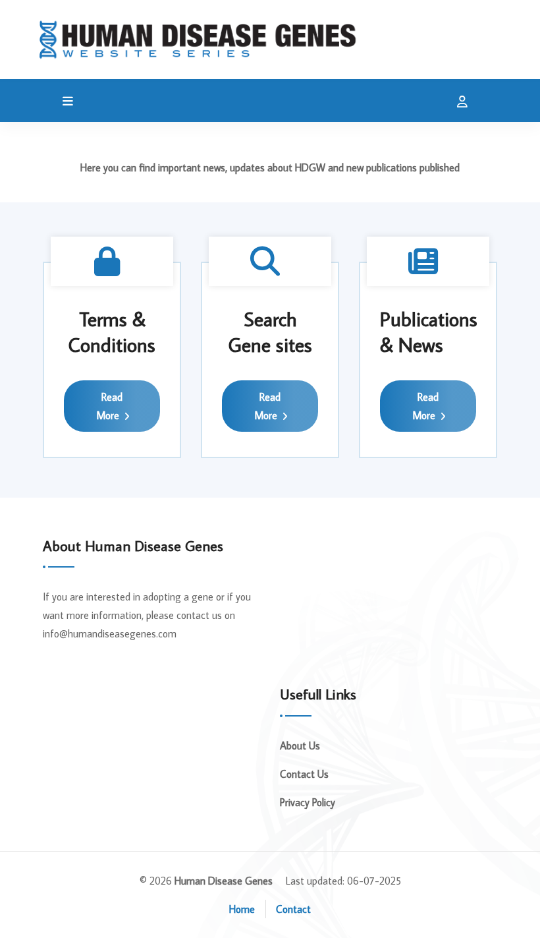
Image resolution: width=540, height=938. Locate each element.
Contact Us (304, 773)
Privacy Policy (307, 802)
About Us (300, 745)
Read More (109, 406)
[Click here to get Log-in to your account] (459, 102)
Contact (293, 909)
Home (242, 909)
